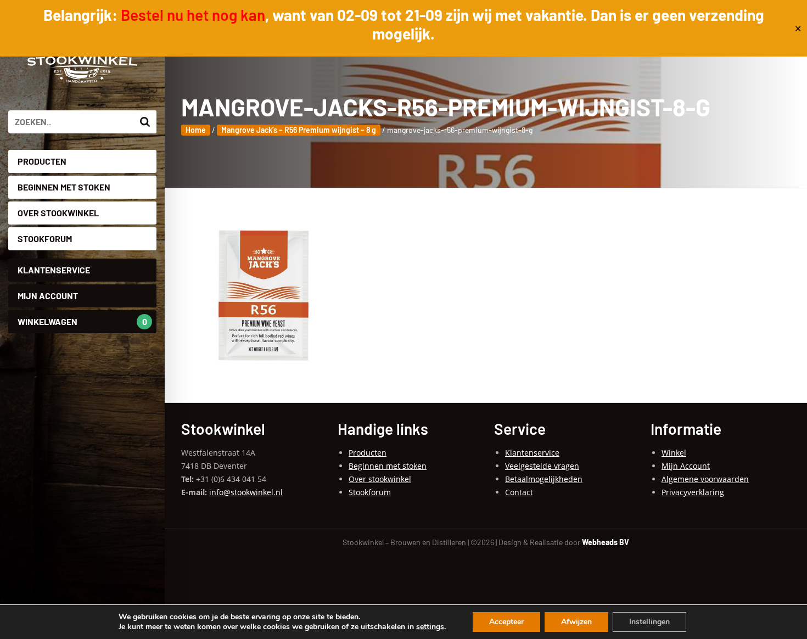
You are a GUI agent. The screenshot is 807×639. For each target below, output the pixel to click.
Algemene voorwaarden (705, 479)
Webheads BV (605, 542)
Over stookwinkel (58, 213)
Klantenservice (54, 270)
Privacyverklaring (693, 492)
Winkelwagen (82, 321)
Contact (519, 492)
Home (196, 129)
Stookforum (45, 238)
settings (430, 627)
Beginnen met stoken (64, 187)
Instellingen (649, 621)
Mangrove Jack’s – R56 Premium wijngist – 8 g (298, 129)
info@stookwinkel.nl (246, 492)
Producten (42, 161)
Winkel (674, 452)
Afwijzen (576, 621)
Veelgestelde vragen (542, 466)
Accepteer (506, 621)
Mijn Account (48, 295)
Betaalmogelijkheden (543, 479)
